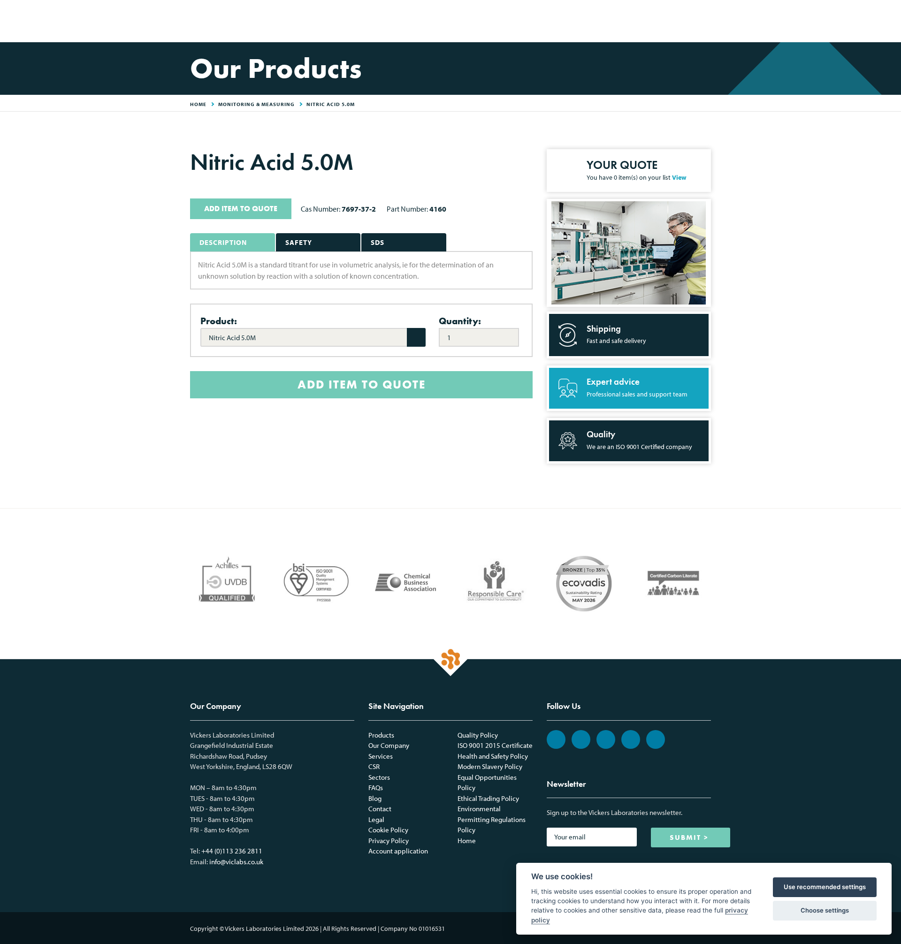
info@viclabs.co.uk (236, 861)
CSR (374, 766)
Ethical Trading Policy (488, 798)
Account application (398, 850)
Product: (218, 321)
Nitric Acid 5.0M (330, 104)
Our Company (388, 745)
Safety (298, 242)
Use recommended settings (825, 887)
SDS (377, 242)
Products (381, 735)
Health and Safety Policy (493, 756)
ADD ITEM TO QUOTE (240, 208)
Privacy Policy (388, 840)
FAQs (375, 787)
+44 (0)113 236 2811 (231, 850)
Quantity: (460, 321)
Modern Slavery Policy (490, 766)
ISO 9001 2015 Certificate (495, 745)
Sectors (379, 777)
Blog (375, 798)
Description (223, 242)
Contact (379, 808)
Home (467, 840)
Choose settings (825, 910)
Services (380, 756)
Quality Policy (478, 735)
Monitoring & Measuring (256, 104)
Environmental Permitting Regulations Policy (492, 819)
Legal (376, 819)
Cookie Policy (388, 829)
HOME (198, 104)
